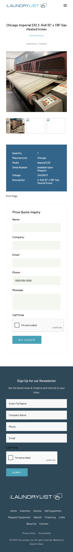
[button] (65, 5)
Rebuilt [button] (38, 517)
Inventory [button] (25, 510)
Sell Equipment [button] (53, 510)
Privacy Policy (28, 533)
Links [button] (62, 517)
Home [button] (13, 510)
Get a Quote (27, 339)
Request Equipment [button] (19, 517)
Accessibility (45, 533)
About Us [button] (31, 523)
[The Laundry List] (36, 5)
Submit (17, 472)
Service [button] (37, 510)
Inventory (31, 43)
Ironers (43, 43)
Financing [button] (50, 517)
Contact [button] (43, 523)
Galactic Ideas (36, 543)
